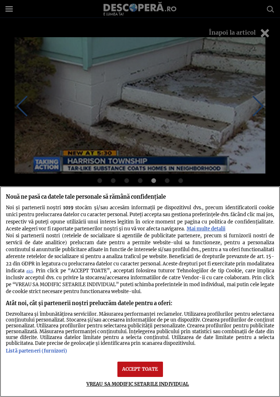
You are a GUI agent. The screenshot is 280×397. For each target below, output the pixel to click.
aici (29, 271)
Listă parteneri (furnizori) (36, 351)
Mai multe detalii (206, 228)
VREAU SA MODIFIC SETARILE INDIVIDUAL (137, 384)
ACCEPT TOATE (140, 369)
